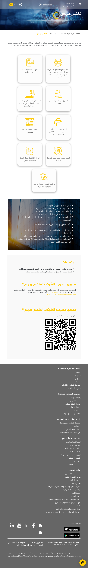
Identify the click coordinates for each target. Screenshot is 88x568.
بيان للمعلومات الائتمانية (71, 489)
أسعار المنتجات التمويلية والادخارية (68, 4)
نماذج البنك (76, 483)
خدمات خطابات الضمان (72, 473)
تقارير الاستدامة (74, 464)
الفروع (77, 544)
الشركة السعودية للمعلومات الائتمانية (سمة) (64, 486)
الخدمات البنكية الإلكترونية (71, 384)
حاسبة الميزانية (75, 496)
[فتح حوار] (82, 562)
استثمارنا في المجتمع (71, 438)
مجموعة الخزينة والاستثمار (69, 393)
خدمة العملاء (69, 544)
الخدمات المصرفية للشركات (70, 33)
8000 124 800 (52, 292)
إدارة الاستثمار (75, 407)
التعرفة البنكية (75, 480)
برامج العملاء (76, 375)
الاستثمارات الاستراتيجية (72, 413)
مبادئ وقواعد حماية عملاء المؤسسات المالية (64, 499)
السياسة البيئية (75, 444)
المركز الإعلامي (58, 544)
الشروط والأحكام (23, 545)
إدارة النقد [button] (76, 425)
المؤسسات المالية (74, 410)
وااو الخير (77, 461)
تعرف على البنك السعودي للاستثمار (67, 502)
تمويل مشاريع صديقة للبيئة (70, 454)
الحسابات (77, 371)
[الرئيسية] (45, 4)
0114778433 (44, 555)
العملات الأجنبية (74, 400)
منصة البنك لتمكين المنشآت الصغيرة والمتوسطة (63, 512)
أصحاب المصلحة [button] (75, 451)
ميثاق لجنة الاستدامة (72, 448)
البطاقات (77, 381)
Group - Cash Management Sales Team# (61, 294)
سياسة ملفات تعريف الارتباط (58, 542)
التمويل (77, 378)
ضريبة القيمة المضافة (72, 476)
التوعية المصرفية (74, 457)
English (20, 4)
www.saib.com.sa (49, 556)
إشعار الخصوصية (74, 542)
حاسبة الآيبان (76, 492)
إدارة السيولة (75, 397)
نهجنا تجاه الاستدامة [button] (73, 441)
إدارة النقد (54, 33)
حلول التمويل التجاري (73, 429)
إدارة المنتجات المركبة (72, 403)
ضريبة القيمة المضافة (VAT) (70, 432)
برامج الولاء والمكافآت (73, 388)
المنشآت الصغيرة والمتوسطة (70, 422)
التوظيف (77, 505)
